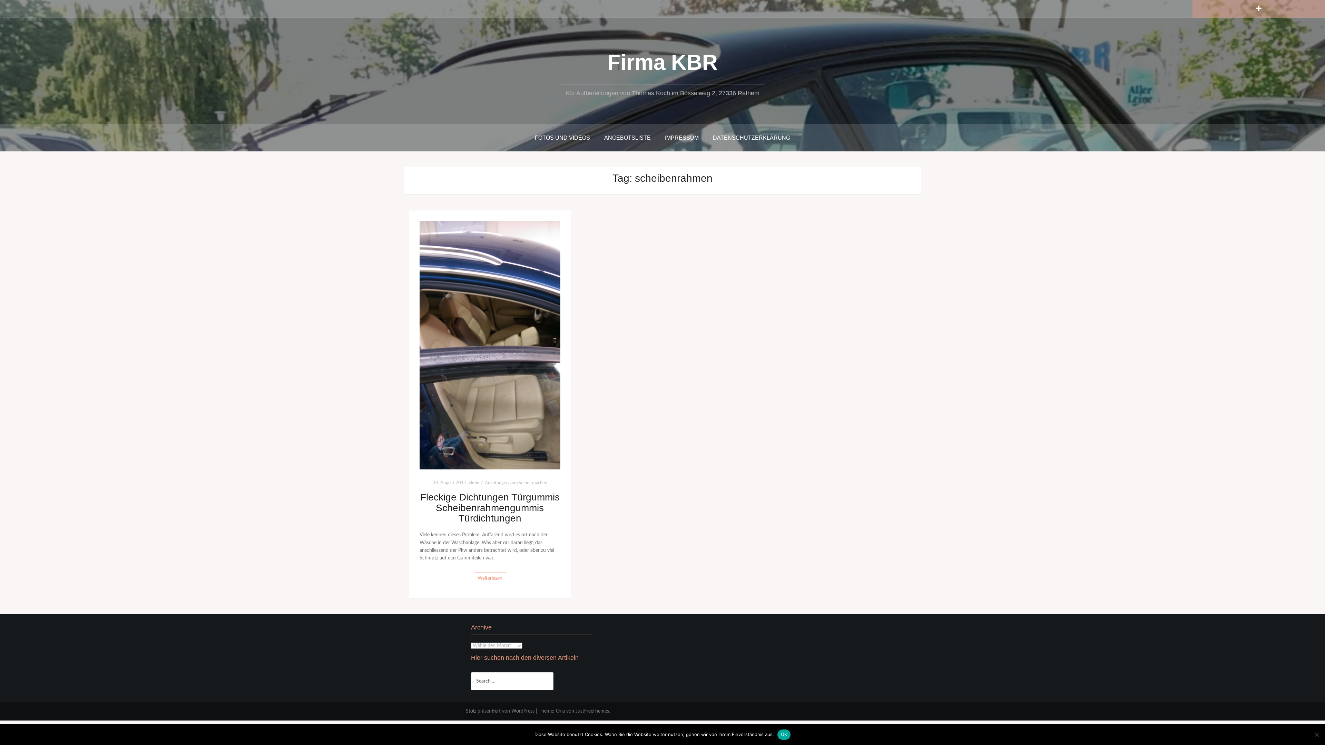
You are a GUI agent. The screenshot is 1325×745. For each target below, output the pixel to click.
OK (784, 734)
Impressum (682, 138)
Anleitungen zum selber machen (516, 483)
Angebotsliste (627, 138)
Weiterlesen (490, 578)
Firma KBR (662, 62)
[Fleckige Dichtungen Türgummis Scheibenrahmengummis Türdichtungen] (490, 344)
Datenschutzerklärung (751, 138)
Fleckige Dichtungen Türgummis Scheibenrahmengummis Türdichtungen (490, 508)
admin (473, 483)
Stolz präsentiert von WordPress (500, 711)
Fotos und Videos (562, 138)
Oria (560, 711)
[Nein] (1316, 734)
